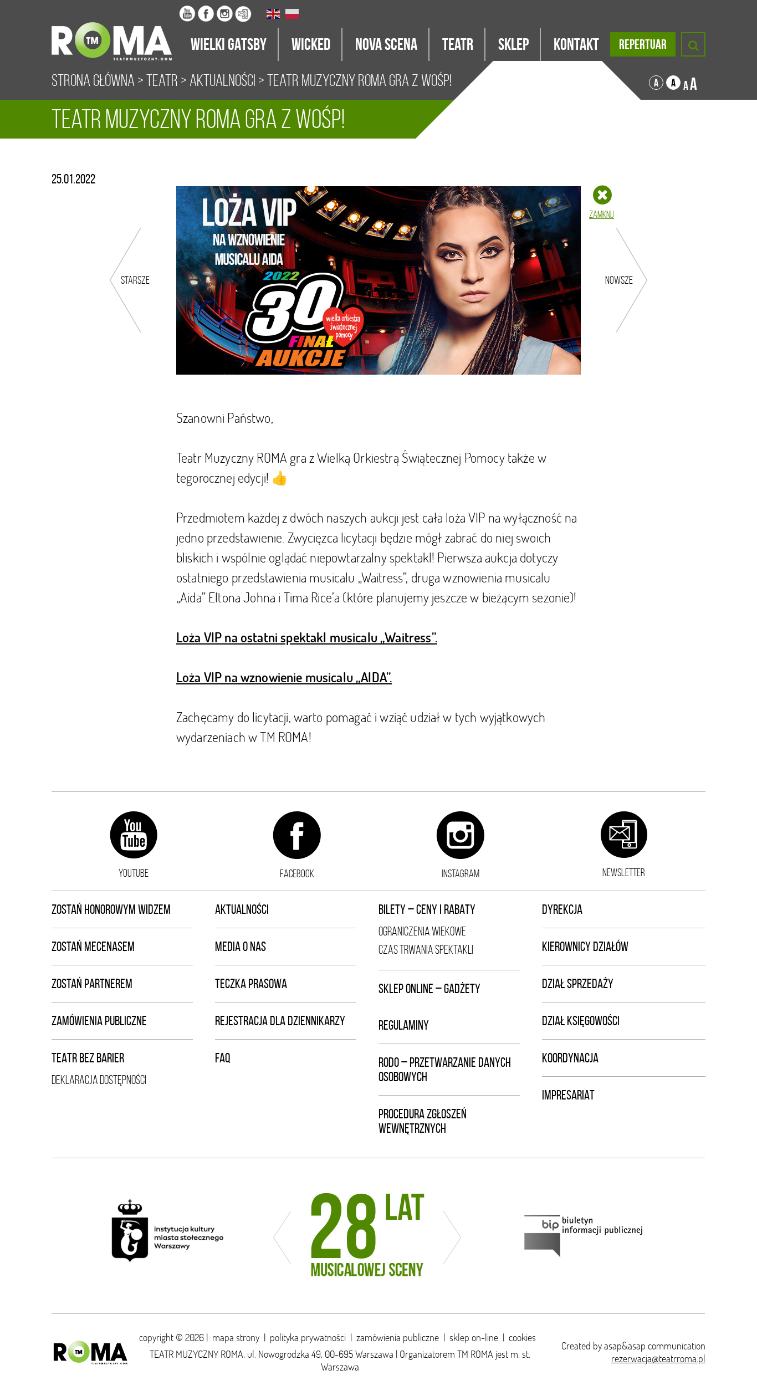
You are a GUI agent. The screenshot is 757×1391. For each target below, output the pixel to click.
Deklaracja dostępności (99, 1079)
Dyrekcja (562, 909)
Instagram (460, 873)
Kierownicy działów (585, 946)
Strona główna (93, 80)
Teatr (162, 80)
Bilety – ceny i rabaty (426, 909)
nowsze (619, 280)
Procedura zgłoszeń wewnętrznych (422, 1121)
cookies (522, 1337)
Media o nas (240, 946)
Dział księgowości (581, 1021)
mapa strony (235, 1337)
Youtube (134, 873)
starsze (135, 280)
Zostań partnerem (92, 983)
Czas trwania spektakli (425, 949)
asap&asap (625, 1345)
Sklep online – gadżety (429, 988)
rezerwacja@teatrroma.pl (658, 1358)
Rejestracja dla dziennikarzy (280, 1021)
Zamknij (601, 214)
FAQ (223, 1058)
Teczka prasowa (251, 983)
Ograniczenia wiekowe (422, 931)
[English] (274, 14)
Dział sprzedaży (577, 983)
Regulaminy (403, 1025)
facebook (297, 873)
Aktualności (222, 80)
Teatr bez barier (88, 1058)
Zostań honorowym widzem (111, 909)
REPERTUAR (643, 44)
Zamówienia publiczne (99, 1021)
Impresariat (568, 1095)
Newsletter (623, 872)
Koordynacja (570, 1058)
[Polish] (292, 14)
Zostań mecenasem (93, 946)
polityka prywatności (308, 1337)
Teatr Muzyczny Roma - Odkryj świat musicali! (115, 30)
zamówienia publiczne (397, 1337)
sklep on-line (473, 1337)
